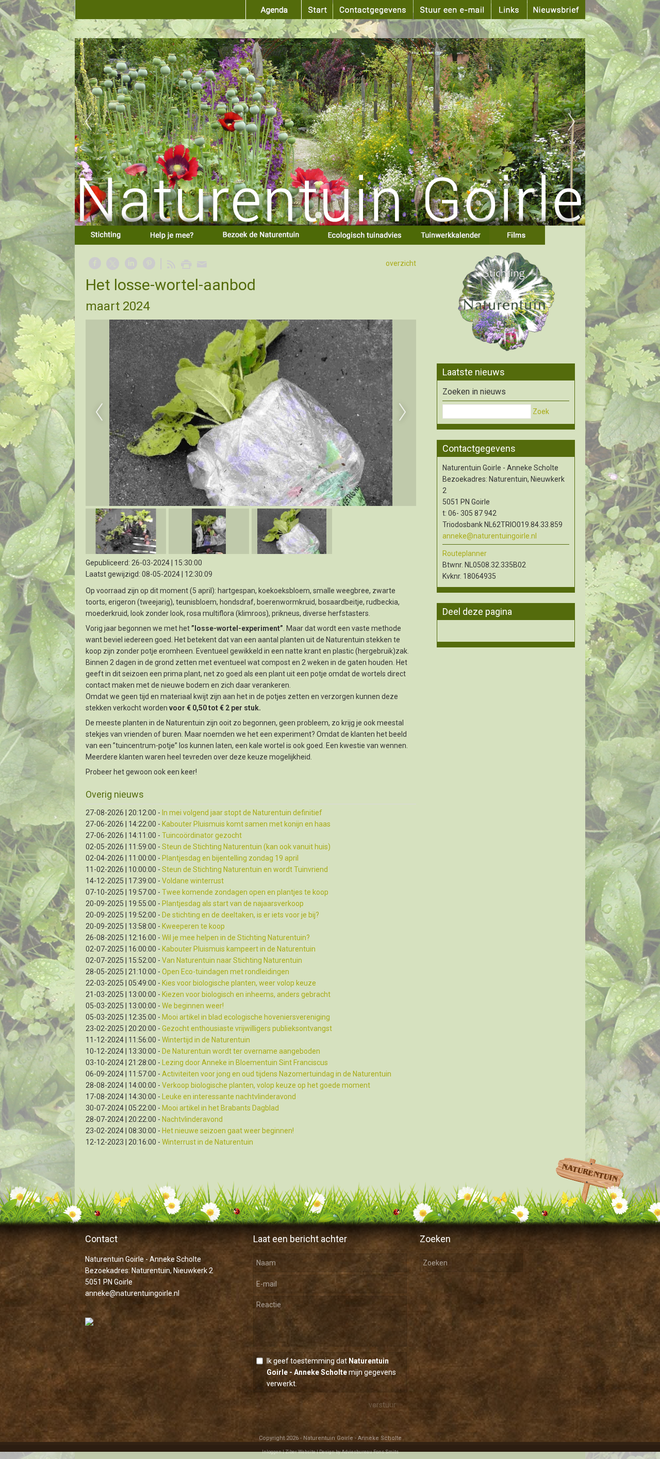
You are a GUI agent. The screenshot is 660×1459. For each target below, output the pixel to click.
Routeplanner (464, 553)
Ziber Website (300, 1451)
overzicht (401, 263)
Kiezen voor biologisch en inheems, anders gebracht (246, 994)
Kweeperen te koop (193, 926)
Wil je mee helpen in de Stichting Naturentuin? (236, 937)
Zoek (541, 411)
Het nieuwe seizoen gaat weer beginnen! (228, 1131)
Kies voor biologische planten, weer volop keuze (239, 983)
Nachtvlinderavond (192, 1119)
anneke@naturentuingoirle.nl (489, 536)
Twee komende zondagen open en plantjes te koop (245, 892)
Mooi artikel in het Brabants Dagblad (220, 1108)
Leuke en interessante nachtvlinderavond (229, 1096)
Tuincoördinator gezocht (202, 835)
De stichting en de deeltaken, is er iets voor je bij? (240, 915)
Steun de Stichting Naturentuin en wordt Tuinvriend (245, 869)
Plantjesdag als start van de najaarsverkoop (233, 903)
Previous (88, 122)
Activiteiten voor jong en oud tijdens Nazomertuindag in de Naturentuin (276, 1074)
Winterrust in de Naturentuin (207, 1142)
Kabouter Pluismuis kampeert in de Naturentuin (239, 949)
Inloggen (272, 1451)
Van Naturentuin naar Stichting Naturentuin (232, 960)
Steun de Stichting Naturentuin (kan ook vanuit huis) (246, 847)
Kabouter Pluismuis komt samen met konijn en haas (246, 824)
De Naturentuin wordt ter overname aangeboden (241, 1051)
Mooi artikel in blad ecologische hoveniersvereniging (246, 1017)
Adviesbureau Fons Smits (370, 1451)
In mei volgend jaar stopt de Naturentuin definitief (242, 812)
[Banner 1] (505, 303)
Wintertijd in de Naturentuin (206, 1040)
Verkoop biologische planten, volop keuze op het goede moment (266, 1085)
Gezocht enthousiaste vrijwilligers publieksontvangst (247, 1028)
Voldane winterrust (193, 881)
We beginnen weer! (193, 1006)
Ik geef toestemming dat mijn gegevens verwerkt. (331, 1372)
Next (572, 122)
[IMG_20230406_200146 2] (251, 413)
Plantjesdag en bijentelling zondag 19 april (230, 858)
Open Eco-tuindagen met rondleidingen (225, 972)
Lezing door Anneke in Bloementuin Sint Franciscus (245, 1062)
